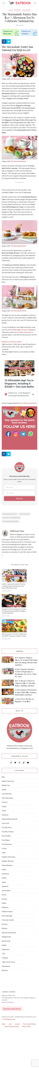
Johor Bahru (6, 890)
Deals (11, 10)
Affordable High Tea (10, 514)
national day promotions (11, 517)
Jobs (10, 1024)
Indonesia (5, 874)
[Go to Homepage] (19, 3)
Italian (4, 878)
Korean (4, 899)
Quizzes (4, 924)
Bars (3, 777)
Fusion (4, 848)
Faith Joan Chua (17, 531)
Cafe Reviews (7, 794)
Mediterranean (7, 911)
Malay (4, 903)
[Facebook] (4, 41)
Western (5, 970)
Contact (17, 1024)
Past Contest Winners (29, 1024)
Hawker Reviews (8, 861)
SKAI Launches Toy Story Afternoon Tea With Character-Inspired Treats (14, 635)
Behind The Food (8, 781)
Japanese (5, 886)
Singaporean (6, 937)
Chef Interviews (7, 798)
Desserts (17, 10)
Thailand (5, 958)
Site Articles (6, 941)
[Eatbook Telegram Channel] (23, 434)
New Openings (7, 916)
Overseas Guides (8, 920)
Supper (4, 945)
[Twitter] (8, 41)
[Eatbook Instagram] (16, 434)
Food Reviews (7, 844)
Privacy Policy (26, 1026)
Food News (26, 10)
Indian (4, 869)
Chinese (4, 802)
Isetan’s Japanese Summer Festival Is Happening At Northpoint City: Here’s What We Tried (13, 586)
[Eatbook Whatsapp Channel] (30, 434)
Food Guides (6, 836)
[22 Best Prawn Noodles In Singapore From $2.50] (8, 701)
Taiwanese (5, 949)
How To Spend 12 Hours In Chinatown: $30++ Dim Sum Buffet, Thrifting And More (25, 683)
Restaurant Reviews (9, 933)
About (4, 1024)
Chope (4, 806)
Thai (3, 954)
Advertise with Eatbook (12, 1009)
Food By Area (6, 827)
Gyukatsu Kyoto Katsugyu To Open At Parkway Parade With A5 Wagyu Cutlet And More (14, 611)
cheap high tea (24, 514)
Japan (4, 882)
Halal (4, 853)
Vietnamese (6, 966)
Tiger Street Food (8, 962)
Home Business (7, 865)
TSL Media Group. (9, 1019)
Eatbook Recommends (10, 819)
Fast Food (5, 823)
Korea (4, 895)
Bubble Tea (6, 785)
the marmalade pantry (11, 521)
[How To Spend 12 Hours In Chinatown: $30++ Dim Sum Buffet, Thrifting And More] (8, 683)
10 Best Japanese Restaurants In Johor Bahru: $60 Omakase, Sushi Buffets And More (26, 692)
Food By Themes (8, 832)
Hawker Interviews (8, 857)
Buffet (4, 790)
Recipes (4, 928)
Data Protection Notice (12, 1026)
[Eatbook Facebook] (8, 434)
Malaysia (5, 907)
